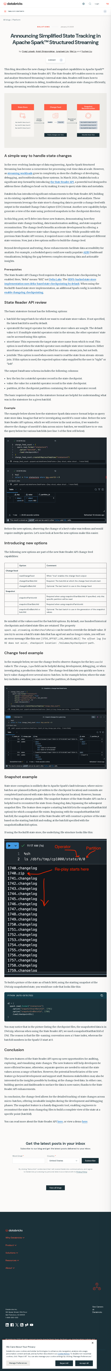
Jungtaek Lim (62, 51)
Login (97, 4)
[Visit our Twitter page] (17, 1324)
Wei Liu (73, 51)
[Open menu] (107, 3)
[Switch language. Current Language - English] (83, 3)
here (60, 1121)
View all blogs (55, 1188)
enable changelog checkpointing (23, 292)
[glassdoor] (26, 1324)
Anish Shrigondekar (45, 51)
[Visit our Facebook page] (12, 1324)
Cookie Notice (64, 1354)
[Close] (93, 1343)
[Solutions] (17, 1252)
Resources (11, 1260)
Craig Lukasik (28, 51)
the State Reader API (62, 182)
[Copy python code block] (101, 995)
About (9, 1268)
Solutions (43, 27)
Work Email (18, 1156)
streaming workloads (19, 173)
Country (51, 1156)
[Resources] (18, 1260)
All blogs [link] (7, 20)
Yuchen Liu (86, 51)
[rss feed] (21, 1324)
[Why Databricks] (23, 1237)
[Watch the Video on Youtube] (31, 1324)
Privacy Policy (81, 1172)
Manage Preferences (18, 1363)
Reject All (64, 1363)
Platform (16, 20)
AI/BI (86, 252)
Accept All (84, 1363)
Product (10, 1245)
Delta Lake (55, 279)
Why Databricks (14, 1237)
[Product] (15, 1245)
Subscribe (90, 1160)
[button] (90, 3)
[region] (49, 1354)
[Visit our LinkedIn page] (7, 1324)
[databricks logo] (14, 1230)
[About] (13, 1268)
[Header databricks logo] (13, 3)
